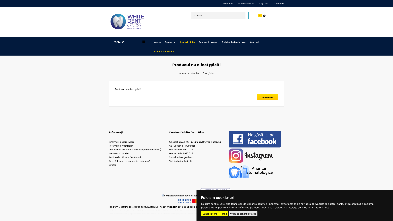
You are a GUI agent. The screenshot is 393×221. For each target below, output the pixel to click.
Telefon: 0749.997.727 (181, 153)
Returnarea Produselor (121, 145)
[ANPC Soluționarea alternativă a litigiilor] (181, 195)
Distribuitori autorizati (180, 161)
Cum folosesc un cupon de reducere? (129, 161)
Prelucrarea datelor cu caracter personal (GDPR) (135, 149)
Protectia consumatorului (144, 206)
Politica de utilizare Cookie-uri (125, 157)
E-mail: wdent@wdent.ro (182, 157)
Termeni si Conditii (119, 153)
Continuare (267, 97)
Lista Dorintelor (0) (246, 3)
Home (182, 73)
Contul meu (227, 3)
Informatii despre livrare (121, 141)
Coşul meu (264, 3)
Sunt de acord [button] (210, 213)
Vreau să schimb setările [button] (243, 213)
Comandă (279, 3)
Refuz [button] (224, 213)
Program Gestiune (119, 206)
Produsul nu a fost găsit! (201, 73)
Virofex (112, 165)
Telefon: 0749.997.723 (181, 149)
